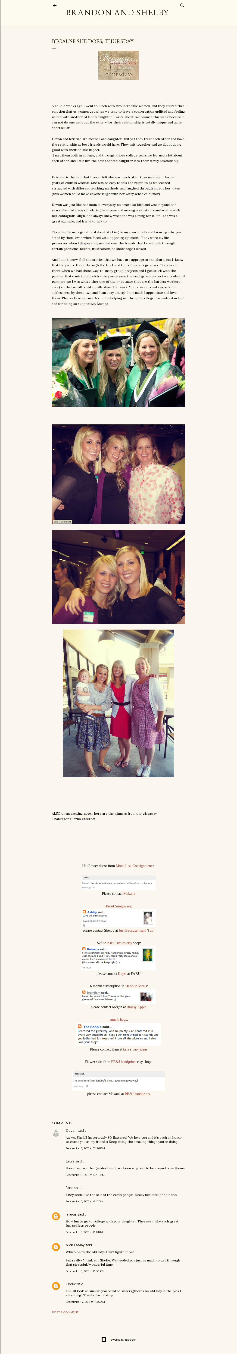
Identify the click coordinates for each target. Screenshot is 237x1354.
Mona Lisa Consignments (134, 866)
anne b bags (118, 1019)
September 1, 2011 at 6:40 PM (85, 1175)
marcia (71, 1214)
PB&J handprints (123, 1062)
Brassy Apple (136, 1007)
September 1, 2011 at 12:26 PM (85, 1148)
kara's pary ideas (135, 1049)
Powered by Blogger (122, 1339)
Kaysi (122, 974)
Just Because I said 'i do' (136, 930)
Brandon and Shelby (117, 12)
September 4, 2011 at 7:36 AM (85, 1301)
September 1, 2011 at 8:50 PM (85, 1271)
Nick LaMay (75, 1245)
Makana (129, 893)
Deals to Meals (136, 986)
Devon (71, 1131)
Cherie (71, 1284)
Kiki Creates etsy (119, 943)
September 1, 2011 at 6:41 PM (84, 1201)
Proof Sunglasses (118, 906)
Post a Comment (65, 1312)
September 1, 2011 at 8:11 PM (84, 1232)
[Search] (182, 4)
